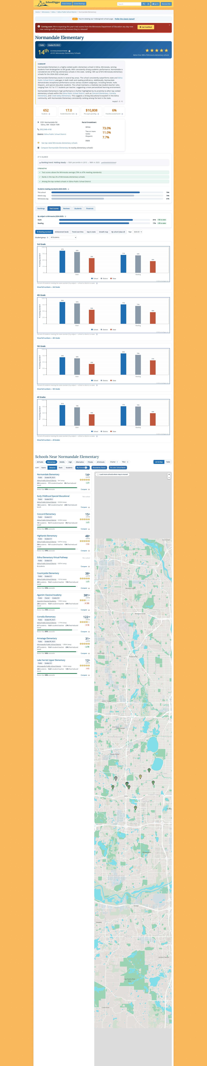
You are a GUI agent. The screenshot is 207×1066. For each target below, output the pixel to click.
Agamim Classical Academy (49, 595)
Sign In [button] (156, 4)
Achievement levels (62, 232)
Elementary (51, 462)
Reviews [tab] (66, 208)
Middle (62, 462)
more (88, 140)
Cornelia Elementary (46, 616)
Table (168, 462)
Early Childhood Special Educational (53, 496)
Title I (125, 462)
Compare (84, 489)
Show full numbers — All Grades (48, 440)
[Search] (143, 4)
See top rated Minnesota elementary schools (59, 143)
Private (90, 462)
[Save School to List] (89, 489)
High (70, 462)
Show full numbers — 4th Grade (48, 338)
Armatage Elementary (47, 638)
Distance (52, 468)
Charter (114, 462)
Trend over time (77, 232)
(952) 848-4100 (46, 129)
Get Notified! (147, 27)
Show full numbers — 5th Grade (48, 389)
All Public (40, 462)
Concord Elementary (100, 93)
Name (43, 468)
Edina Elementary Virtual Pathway (52, 557)
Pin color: (117, 468)
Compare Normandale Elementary (54, 148)
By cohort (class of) (118, 232)
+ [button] (169, 474)
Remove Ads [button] (166, 4)
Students (69, 468)
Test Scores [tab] (54, 208)
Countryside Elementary (48, 573)
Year (130, 232)
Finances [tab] (89, 208)
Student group (41, 237)
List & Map (159, 462)
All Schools (100, 462)
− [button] (169, 477)
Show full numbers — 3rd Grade (48, 287)
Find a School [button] (66, 4)
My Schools (81, 468)
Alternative (80, 462)
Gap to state (91, 232)
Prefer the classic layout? (125, 19)
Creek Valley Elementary (61, 96)
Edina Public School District (73, 93)
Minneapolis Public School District (49, 644)
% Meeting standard (44, 232)
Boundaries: (99, 468)
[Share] (148, 4)
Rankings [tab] (41, 208)
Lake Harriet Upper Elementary (51, 660)
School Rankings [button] (79, 4)
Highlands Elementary (47, 536)
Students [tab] (78, 208)
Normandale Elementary (48, 474)
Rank (60, 468)
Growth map (103, 232)
